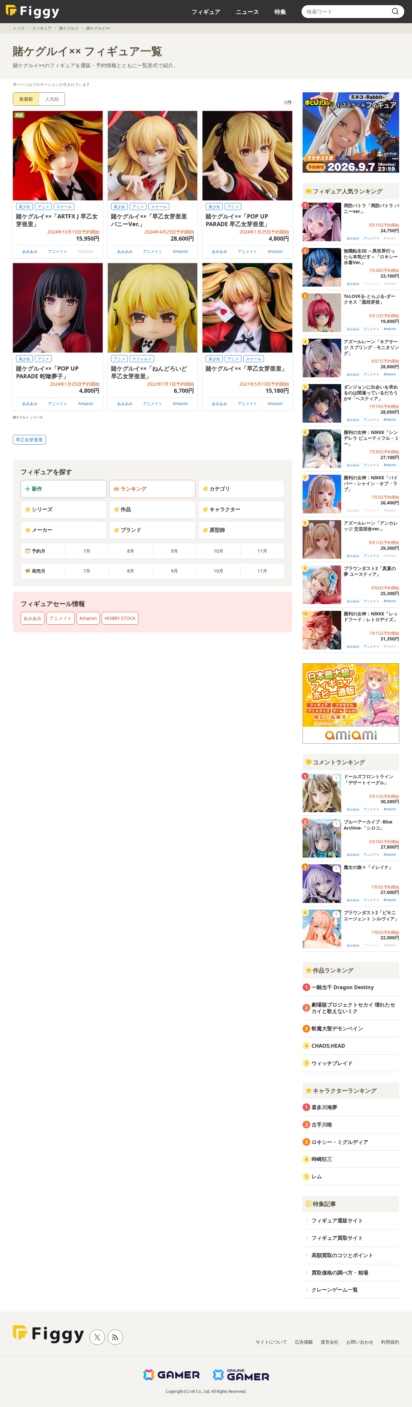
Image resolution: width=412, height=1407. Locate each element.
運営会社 (330, 1342)
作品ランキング (333, 970)
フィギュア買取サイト (337, 1237)
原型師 (217, 529)
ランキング (133, 488)
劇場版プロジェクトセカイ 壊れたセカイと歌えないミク (353, 1008)
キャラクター (225, 509)
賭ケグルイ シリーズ (28, 417)
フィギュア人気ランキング (347, 191)
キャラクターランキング (345, 1090)
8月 (130, 551)
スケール (64, 206)
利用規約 (390, 1342)
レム (317, 1176)
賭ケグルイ (69, 28)
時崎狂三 (322, 1159)
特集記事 (324, 1204)
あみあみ (30, 251)
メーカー (42, 529)
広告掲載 (304, 1342)
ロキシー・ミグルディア (340, 1141)
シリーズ (42, 509)
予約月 (38, 551)
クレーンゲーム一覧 (335, 1289)
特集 (280, 11)
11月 (262, 551)
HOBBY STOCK (120, 618)
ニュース (247, 11)
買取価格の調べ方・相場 (340, 1272)
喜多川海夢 (324, 1107)
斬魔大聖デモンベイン (337, 1028)
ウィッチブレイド (332, 1063)
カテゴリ (220, 488)
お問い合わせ (359, 1342)
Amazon (180, 251)
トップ (18, 28)
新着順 (26, 99)
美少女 (24, 206)
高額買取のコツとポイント (342, 1255)
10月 (218, 551)
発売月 (38, 571)
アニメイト (57, 251)
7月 (86, 551)
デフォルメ (142, 359)
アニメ (43, 206)
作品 (126, 509)
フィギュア (206, 11)
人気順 (52, 99)
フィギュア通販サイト (337, 1220)
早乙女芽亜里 (29, 440)
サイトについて (271, 1342)
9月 (174, 551)
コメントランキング (339, 762)
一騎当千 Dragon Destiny (343, 987)
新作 (37, 488)
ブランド (131, 529)
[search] (395, 11)
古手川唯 (322, 1124)
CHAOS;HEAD (328, 1045)
